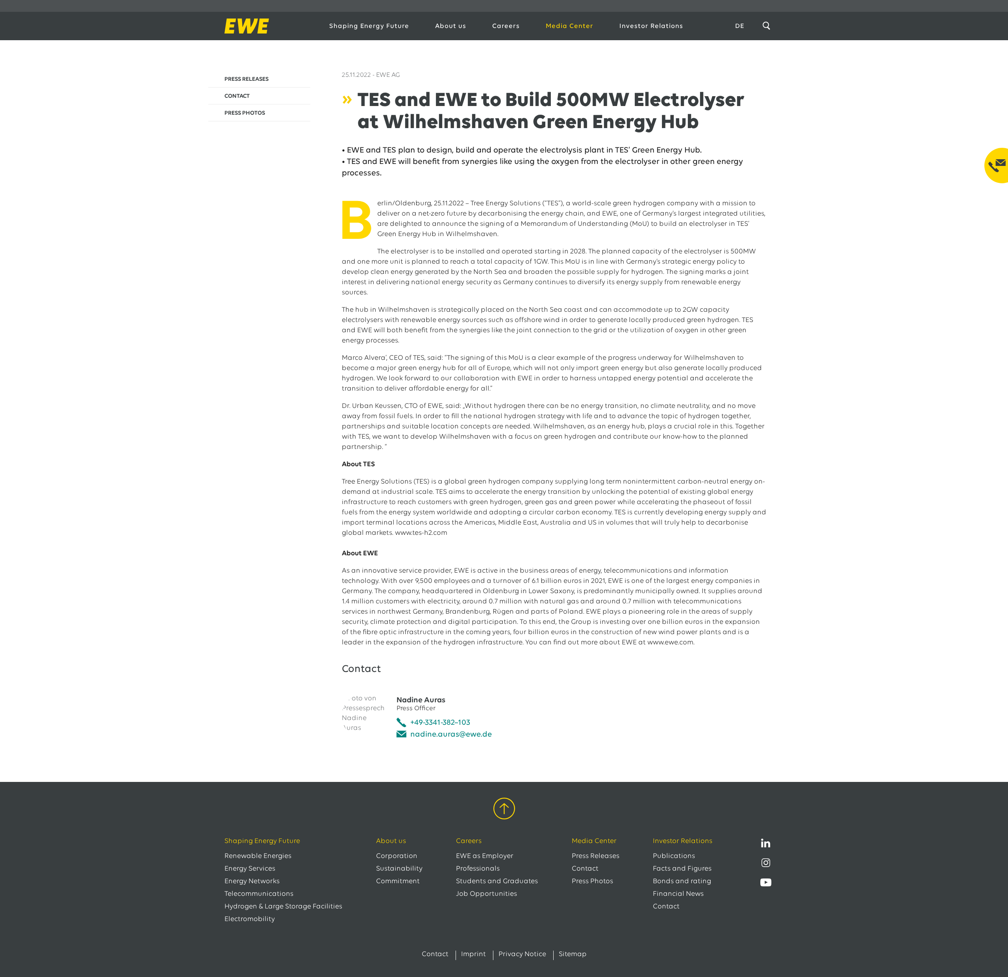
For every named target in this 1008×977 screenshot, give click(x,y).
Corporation (396, 856)
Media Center (569, 26)
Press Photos (592, 881)
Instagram (766, 863)
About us (450, 26)
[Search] (768, 26)
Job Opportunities (486, 894)
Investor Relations (651, 26)
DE (739, 26)
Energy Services (249, 869)
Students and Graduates (497, 881)
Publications (674, 856)
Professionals (478, 869)
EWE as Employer (484, 856)
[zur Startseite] (268, 26)
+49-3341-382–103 (440, 723)
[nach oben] (504, 810)
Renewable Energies (257, 856)
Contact (585, 869)
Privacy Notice (522, 954)
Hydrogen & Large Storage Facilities (283, 906)
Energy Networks (252, 881)
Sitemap (573, 954)
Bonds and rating (682, 881)
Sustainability (399, 869)
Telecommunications (258, 894)
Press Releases (595, 856)
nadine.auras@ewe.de (451, 735)
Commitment (398, 881)
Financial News (678, 894)
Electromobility (249, 919)
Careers (506, 26)
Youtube (766, 882)
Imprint (473, 954)
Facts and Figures (682, 869)
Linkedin (766, 843)
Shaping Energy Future (369, 26)
